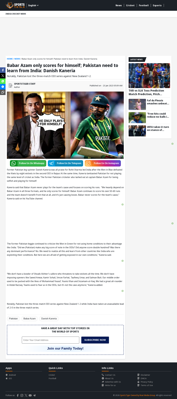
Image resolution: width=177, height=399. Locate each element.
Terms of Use (147, 385)
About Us (109, 378)
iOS (10, 378)
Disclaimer (145, 374)
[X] (3, 75)
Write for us (110, 385)
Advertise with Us (113, 381)
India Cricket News (16, 13)
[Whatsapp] (3, 81)
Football (144, 5)
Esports (157, 5)
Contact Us (110, 374)
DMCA (143, 378)
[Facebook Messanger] (3, 86)
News (119, 5)
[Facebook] (3, 69)
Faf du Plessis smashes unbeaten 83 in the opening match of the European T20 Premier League (158, 102)
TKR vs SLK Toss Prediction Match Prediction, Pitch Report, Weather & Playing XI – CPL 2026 (149, 92)
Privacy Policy (147, 381)
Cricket (130, 5)
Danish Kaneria (49, 318)
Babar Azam (30, 318)
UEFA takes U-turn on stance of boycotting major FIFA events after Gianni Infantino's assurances (158, 128)
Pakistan (13, 318)
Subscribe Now (95, 340)
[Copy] (3, 92)
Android (12, 374)
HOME (10, 59)
